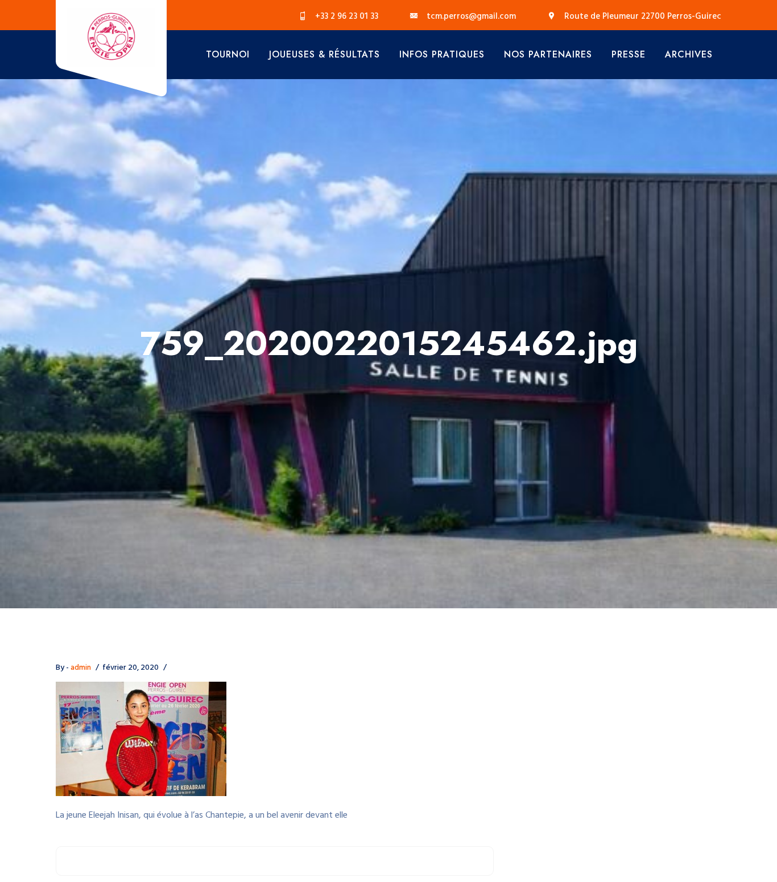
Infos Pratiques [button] (442, 54)
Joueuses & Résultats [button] (324, 54)
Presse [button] (628, 54)
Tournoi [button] (228, 54)
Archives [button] (689, 54)
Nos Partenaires (548, 54)
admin (81, 667)
